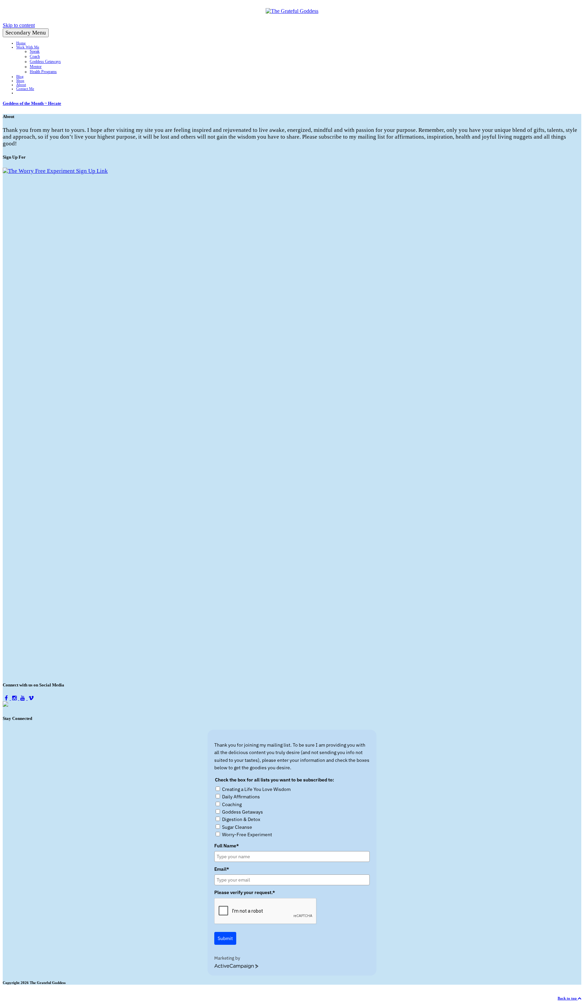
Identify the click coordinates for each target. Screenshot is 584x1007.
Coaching (232, 804)
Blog (20, 76)
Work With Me (27, 47)
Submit (225, 938)
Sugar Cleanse (237, 827)
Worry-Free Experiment (247, 835)
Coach (35, 56)
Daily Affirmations (241, 797)
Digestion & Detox (241, 819)
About (21, 85)
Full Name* (226, 846)
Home (21, 43)
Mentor (36, 66)
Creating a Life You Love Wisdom (256, 789)
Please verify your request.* (244, 892)
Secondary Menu (25, 32)
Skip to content (19, 25)
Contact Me (25, 89)
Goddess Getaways (45, 61)
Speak (35, 51)
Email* (221, 869)
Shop (20, 80)
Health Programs (43, 71)
